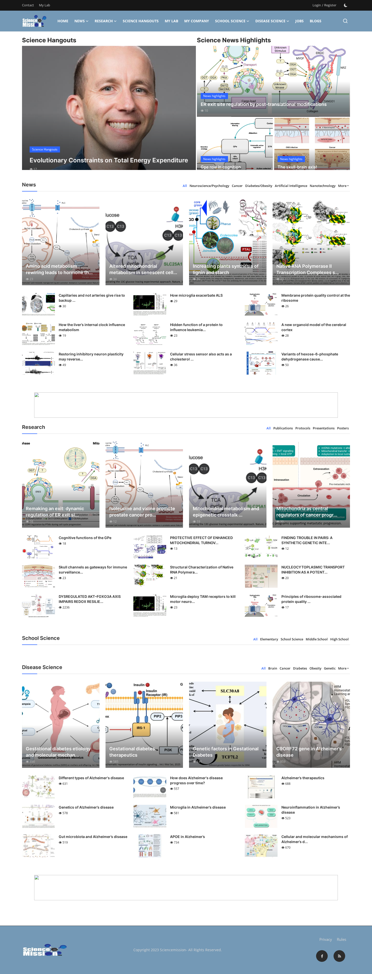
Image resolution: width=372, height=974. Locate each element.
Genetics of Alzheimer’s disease (86, 807)
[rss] (339, 956)
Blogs (315, 20)
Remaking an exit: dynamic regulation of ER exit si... (55, 512)
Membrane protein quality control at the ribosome (315, 297)
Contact (28, 5)
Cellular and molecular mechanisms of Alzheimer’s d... (314, 839)
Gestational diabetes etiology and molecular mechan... (58, 752)
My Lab (44, 5)
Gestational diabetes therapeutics (132, 752)
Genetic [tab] (330, 668)
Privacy (325, 939)
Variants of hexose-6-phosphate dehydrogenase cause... (309, 356)
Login (317, 5)
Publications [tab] (283, 428)
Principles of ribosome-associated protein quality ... (311, 599)
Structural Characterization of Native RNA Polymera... (201, 569)
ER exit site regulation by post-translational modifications (264, 104)
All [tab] (185, 185)
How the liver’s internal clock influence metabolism (92, 327)
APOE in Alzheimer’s (187, 836)
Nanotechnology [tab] (323, 185)
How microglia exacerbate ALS (196, 295)
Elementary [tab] (269, 639)
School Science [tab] (292, 639)
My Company (196, 20)
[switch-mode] (345, 5)
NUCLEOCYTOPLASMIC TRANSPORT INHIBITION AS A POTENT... (313, 569)
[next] (187, 112)
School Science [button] (230, 20)
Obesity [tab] (315, 668)
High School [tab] (339, 639)
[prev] (30, 112)
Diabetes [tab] (300, 668)
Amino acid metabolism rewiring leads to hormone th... (59, 269)
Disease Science (270, 20)
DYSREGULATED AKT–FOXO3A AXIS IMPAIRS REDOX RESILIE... (90, 599)
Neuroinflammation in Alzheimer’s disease (310, 809)
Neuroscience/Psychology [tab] (209, 185)
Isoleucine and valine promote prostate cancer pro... (142, 512)
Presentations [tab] (324, 428)
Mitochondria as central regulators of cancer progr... (306, 512)
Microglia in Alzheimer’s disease (198, 807)
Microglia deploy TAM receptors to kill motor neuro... (203, 599)
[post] (109, 112)
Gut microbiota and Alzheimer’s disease (93, 836)
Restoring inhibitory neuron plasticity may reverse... (91, 356)
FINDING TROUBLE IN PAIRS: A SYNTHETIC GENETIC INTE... (307, 540)
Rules (341, 939)
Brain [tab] (272, 668)
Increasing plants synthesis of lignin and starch (226, 269)
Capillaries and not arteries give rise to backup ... (92, 297)
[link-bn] (186, 405)
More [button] (342, 185)
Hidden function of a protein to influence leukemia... (196, 327)
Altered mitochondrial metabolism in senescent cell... (143, 269)
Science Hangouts (141, 20)
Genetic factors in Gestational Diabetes (226, 752)
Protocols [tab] (302, 428)
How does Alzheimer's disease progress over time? (196, 780)
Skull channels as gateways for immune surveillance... (93, 569)
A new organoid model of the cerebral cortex (313, 327)
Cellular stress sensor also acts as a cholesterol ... (201, 356)
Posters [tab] (343, 428)
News (79, 20)
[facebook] (322, 956)
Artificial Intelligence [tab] (291, 185)
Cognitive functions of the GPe (85, 538)
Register (330, 5)
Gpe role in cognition (221, 166)
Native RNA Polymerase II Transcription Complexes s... (307, 269)
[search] (345, 21)
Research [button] (104, 20)
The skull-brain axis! (297, 166)
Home (62, 20)
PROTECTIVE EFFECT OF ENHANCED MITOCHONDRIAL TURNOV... (201, 540)
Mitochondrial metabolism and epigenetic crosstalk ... (226, 512)
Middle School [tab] (317, 639)
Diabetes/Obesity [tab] (258, 185)
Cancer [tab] (237, 185)
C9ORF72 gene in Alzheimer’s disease (309, 752)
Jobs (299, 20)
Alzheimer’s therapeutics (302, 778)
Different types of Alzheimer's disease (91, 778)
